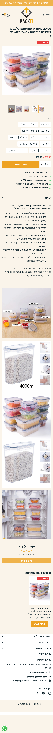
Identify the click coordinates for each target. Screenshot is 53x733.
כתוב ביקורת (26, 561)
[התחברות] (8, 15)
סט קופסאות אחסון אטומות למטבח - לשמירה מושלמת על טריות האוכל (39, 611)
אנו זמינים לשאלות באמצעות (29, 680)
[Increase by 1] (40, 164)
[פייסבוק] (37, 693)
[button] (6, 70)
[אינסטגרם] (49, 693)
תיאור (48, 197)
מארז (48, 118)
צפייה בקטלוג (47, 15)
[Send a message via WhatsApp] (4, 728)
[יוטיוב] (43, 693)
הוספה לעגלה (20, 164)
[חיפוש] (43, 15)
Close (2, 3)
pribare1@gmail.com (37, 676)
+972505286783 (38, 672)
